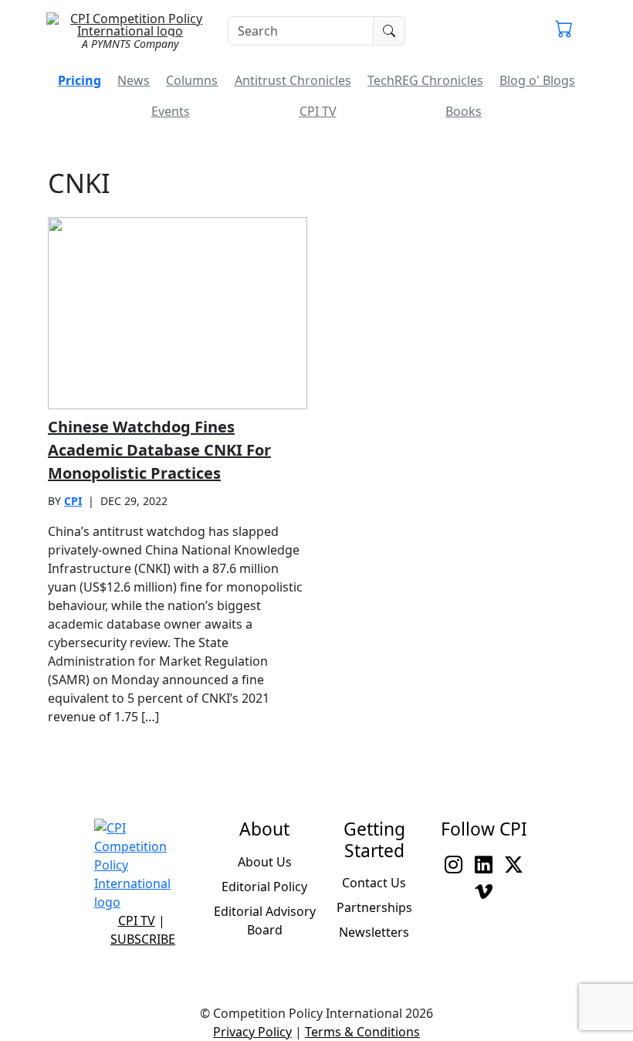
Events (170, 111)
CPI (73, 500)
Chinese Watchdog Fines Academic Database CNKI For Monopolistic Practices (159, 449)
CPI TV (318, 111)
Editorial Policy (264, 886)
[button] (564, 30)
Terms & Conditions (362, 1031)
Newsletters (374, 932)
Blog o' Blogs (537, 80)
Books (463, 111)
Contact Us (374, 882)
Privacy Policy (252, 1031)
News (133, 80)
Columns (192, 80)
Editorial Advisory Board (265, 920)
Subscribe (142, 939)
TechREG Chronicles (425, 80)
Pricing (79, 80)
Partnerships (374, 907)
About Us (265, 861)
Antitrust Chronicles (293, 80)
